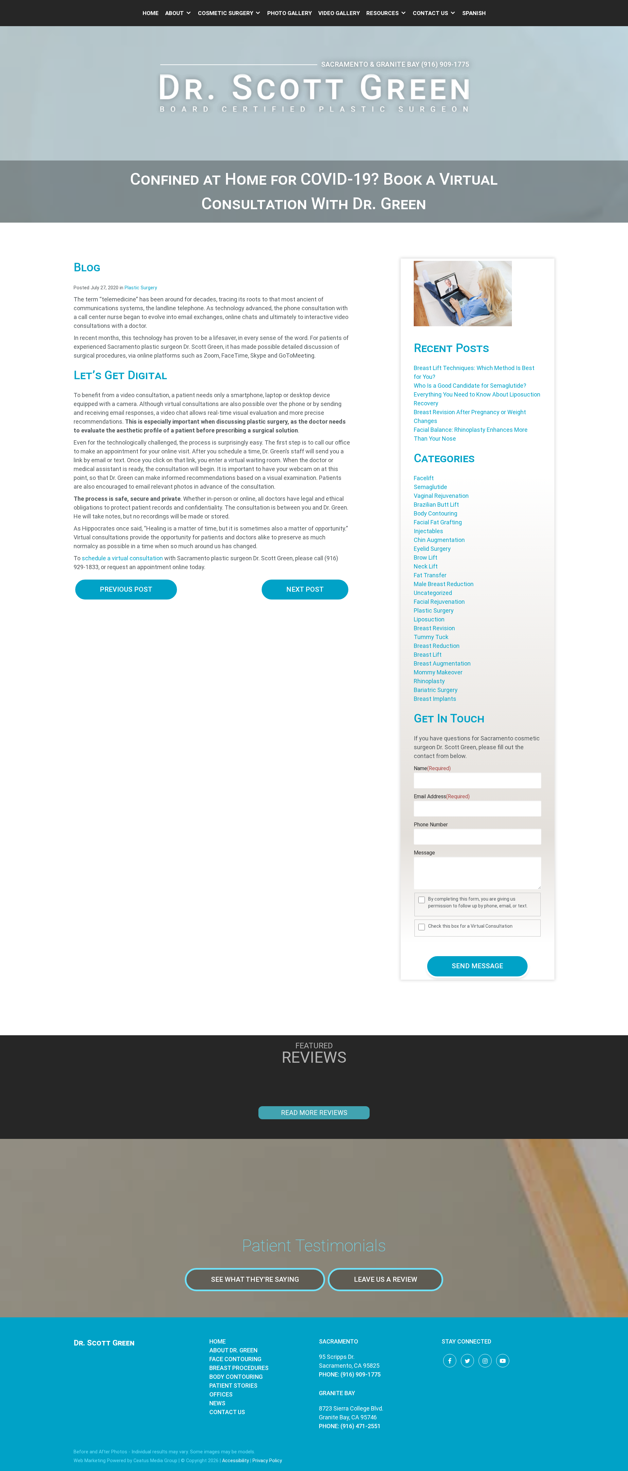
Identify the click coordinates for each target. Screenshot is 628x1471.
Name (432, 768)
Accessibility (235, 1460)
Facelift (424, 478)
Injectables (428, 531)
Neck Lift (426, 566)
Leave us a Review (385, 1279)
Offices (221, 1394)
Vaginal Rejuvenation (441, 495)
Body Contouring (435, 513)
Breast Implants (435, 698)
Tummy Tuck (431, 637)
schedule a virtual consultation (122, 558)
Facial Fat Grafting (438, 522)
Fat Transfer (430, 575)
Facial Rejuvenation (439, 601)
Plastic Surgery (141, 288)
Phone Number (431, 824)
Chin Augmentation (439, 539)
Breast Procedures (239, 1367)
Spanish (474, 13)
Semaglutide (430, 486)
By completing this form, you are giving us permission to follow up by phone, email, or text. (478, 902)
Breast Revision (434, 628)
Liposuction (429, 619)
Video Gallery (339, 13)
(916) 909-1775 (445, 64)
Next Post (305, 589)
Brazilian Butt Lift (436, 504)
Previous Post (126, 589)
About (174, 13)
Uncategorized (433, 592)
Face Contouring (235, 1359)
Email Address (442, 796)
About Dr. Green (233, 1350)
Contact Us (430, 13)
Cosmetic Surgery (225, 13)
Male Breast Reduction (444, 584)
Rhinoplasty (429, 681)
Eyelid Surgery (432, 548)
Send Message (477, 966)
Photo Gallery (289, 13)
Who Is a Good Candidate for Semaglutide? (470, 385)
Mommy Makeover (438, 672)
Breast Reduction (437, 645)
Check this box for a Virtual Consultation (470, 926)
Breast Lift (428, 654)
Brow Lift (425, 557)
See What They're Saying (255, 1279)
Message (424, 853)
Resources (382, 13)
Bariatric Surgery (436, 689)
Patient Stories (233, 1385)
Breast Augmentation (442, 663)
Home (151, 13)
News (217, 1403)
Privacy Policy (267, 1460)
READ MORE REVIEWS (314, 1113)
